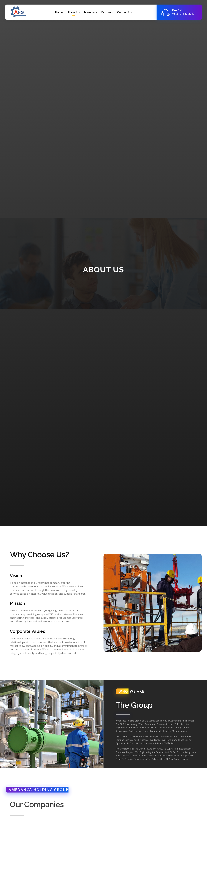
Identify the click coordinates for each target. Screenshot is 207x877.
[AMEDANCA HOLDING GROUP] (18, 11)
